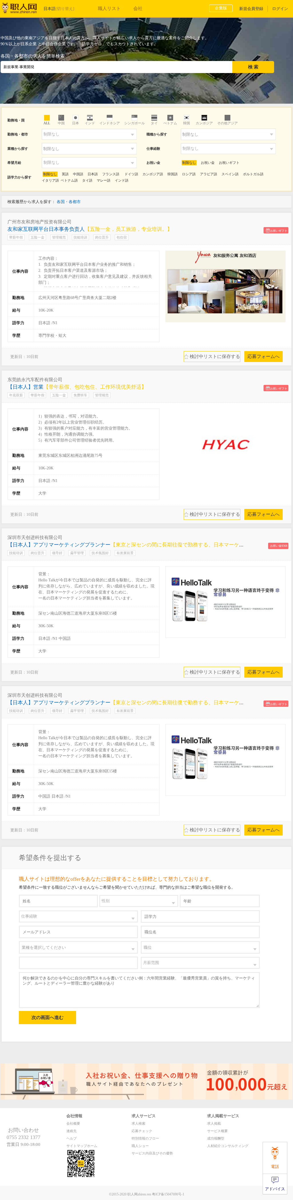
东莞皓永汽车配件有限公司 (34, 379)
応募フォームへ (264, 356)
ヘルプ (71, 1138)
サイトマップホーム (81, 1146)
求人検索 (138, 1124)
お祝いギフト (229, 163)
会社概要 (73, 1124)
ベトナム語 (69, 180)
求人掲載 (214, 1124)
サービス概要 (217, 1131)
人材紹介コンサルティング (227, 1146)
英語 (65, 174)
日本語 (93, 174)
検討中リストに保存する (212, 356)
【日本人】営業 (76, 387)
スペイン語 (230, 174)
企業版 (221, 8)
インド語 (121, 180)
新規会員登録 (251, 9)
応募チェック (142, 1131)
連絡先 (71, 1131)
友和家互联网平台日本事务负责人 (89, 229)
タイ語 (87, 180)
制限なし (189, 163)
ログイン (280, 9)
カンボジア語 (152, 174)
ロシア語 (189, 174)
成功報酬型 (215, 1138)
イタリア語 (50, 180)
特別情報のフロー (145, 1138)
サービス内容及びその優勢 (152, 1153)
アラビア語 (208, 174)
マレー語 (103, 180)
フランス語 (110, 174)
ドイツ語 (131, 174)
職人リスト (109, 8)
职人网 (23, 9)
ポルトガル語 (253, 174)
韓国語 (172, 174)
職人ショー (140, 1146)
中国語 (78, 174)
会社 (137, 8)
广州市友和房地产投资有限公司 (39, 221)
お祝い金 (208, 163)
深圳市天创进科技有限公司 (34, 537)
